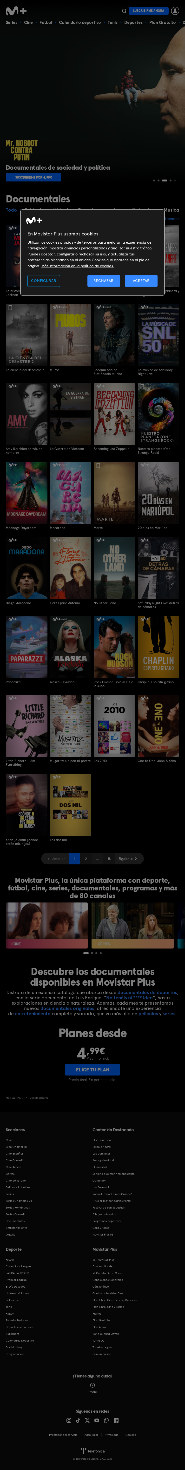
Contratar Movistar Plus (107, 1293)
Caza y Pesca (100, 1227)
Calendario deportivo (80, 22)
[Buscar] (124, 11)
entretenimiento (33, 1013)
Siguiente (126, 859)
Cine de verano (16, 1180)
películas (148, 1013)
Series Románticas (18, 1207)
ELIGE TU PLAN (92, 1070)
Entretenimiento (16, 1227)
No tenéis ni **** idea (129, 998)
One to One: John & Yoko (157, 761)
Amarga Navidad (103, 1160)
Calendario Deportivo (20, 1340)
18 (109, 859)
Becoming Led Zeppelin (111, 449)
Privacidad (112, 1435)
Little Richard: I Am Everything (20, 763)
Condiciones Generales (107, 1280)
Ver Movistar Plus (103, 1259)
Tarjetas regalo (102, 1347)
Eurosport (12, 1334)
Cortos (10, 1174)
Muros (54, 370)
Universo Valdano (17, 1293)
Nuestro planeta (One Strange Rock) (154, 450)
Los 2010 (100, 761)
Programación (15, 1354)
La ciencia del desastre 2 (25, 370)
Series (11, 22)
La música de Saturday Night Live (155, 372)
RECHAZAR (103, 280)
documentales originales (67, 1008)
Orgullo (10, 1234)
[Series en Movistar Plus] (132, 925)
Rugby (9, 1313)
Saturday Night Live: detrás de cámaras (158, 605)
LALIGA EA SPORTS (17, 1273)
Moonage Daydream (21, 528)
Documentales (15, 1221)
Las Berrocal (100, 1187)
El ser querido (101, 1140)
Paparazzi (13, 682)
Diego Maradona (18, 603)
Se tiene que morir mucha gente (113, 1174)
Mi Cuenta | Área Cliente (108, 1273)
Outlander (99, 1180)
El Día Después (15, 1286)
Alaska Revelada (62, 682)
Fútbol (46, 22)
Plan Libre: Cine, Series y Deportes (114, 1300)
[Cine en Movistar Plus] (47, 925)
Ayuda (93, 1391)
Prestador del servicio (63, 1435)
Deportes (133, 22)
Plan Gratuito (162, 22)
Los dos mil (58, 840)
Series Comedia (16, 1214)
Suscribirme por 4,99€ (33, 177)
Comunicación (101, 1354)
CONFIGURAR (43, 280)
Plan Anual (99, 1327)
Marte (98, 528)
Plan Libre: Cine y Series (108, 1307)
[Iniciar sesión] (175, 11)
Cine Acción (13, 1167)
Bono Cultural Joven (105, 1334)
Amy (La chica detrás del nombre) (24, 450)
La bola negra (101, 1147)
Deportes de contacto (20, 1327)
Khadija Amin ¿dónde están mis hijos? (22, 842)
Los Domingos (101, 1153)
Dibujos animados (104, 1214)
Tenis (113, 22)
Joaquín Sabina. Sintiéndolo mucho (108, 372)
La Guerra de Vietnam (67, 449)
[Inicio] (18, 10)
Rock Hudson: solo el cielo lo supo (113, 684)
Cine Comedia (15, 1160)
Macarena (57, 528)
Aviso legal (91, 1435)
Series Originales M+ (19, 1201)
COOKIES (131, 1435)
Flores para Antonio (65, 603)
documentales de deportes (147, 992)
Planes (96, 1313)
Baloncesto (13, 1300)
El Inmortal (99, 1167)
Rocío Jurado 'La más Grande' (112, 1194)
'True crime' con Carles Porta (111, 1201)
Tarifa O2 (98, 1340)
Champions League (18, 1266)
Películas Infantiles (18, 1187)
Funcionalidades (103, 1266)
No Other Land (105, 603)
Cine (28, 22)
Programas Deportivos (106, 1221)
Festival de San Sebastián (108, 1207)
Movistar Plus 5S (102, 1234)
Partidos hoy (14, 1347)
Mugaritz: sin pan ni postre (70, 761)
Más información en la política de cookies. (77, 266)
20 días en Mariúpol (153, 528)
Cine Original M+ (16, 1147)
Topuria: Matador (17, 1320)
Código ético (100, 1286)
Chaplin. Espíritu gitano (156, 682)
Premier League (16, 1280)
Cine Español (14, 1153)
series (169, 1013)
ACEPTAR (141, 280)
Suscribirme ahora (148, 11)
